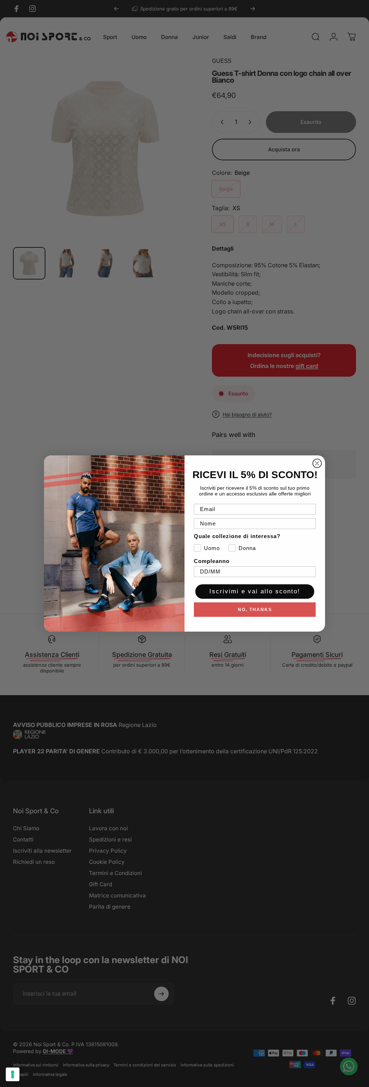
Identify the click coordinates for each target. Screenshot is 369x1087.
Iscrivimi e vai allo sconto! (254, 591)
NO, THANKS (255, 609)
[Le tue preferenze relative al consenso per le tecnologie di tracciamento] (12, 1074)
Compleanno (212, 561)
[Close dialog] (317, 463)
